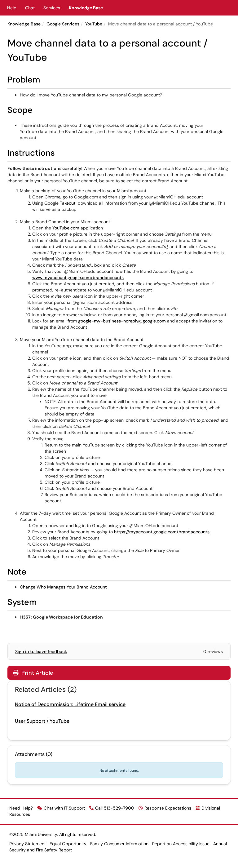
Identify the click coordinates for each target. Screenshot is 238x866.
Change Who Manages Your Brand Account (63, 587)
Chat (30, 8)
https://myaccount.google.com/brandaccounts (161, 532)
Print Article (36, 673)
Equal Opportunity (68, 843)
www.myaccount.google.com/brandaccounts (78, 277)
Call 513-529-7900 (114, 808)
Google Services (62, 24)
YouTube (93, 24)
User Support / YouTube (42, 721)
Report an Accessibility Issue (180, 843)
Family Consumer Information (119, 843)
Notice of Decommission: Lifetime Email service (70, 704)
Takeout (68, 203)
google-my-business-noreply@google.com (122, 321)
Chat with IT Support (64, 808)
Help (11, 8)
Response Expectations (167, 808)
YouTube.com (66, 228)
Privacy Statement (27, 843)
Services (51, 8)
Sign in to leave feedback (41, 651)
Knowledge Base (86, 8)
